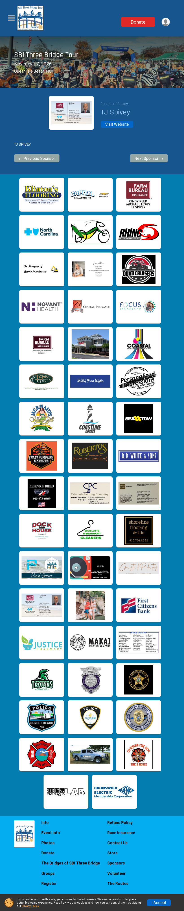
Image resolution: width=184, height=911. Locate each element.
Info (45, 822)
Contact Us (117, 843)
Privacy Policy (30, 906)
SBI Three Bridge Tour (46, 55)
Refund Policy (120, 822)
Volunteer (116, 873)
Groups (48, 873)
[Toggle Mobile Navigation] (11, 18)
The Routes (117, 883)
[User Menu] (166, 22)
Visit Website (117, 124)
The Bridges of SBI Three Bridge (70, 863)
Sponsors (116, 863)
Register (49, 883)
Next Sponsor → (148, 158)
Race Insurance (121, 833)
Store (112, 853)
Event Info (50, 833)
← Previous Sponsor (37, 158)
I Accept (158, 902)
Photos (48, 843)
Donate (138, 22)
